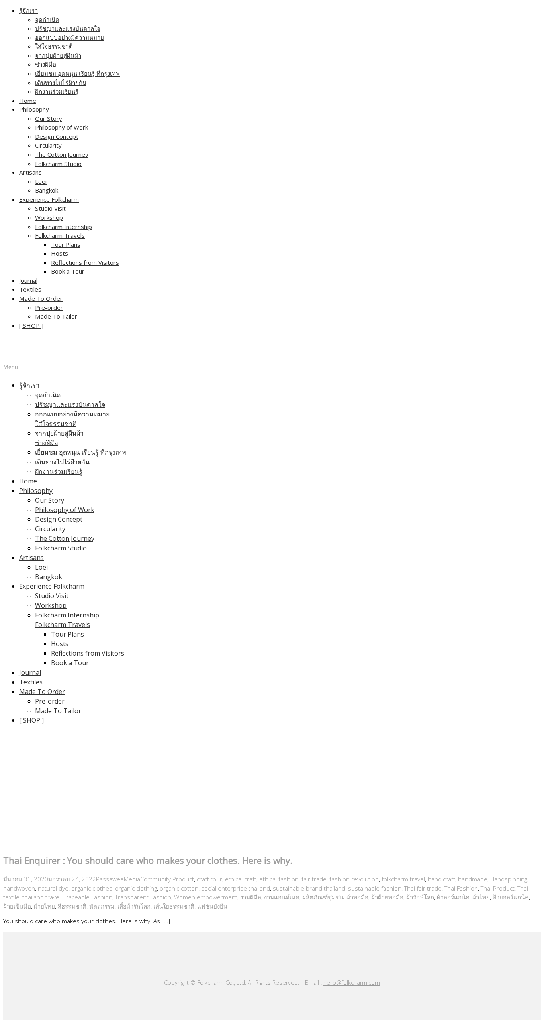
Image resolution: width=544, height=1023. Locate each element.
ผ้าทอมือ (357, 897)
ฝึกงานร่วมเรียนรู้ (56, 91)
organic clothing (136, 888)
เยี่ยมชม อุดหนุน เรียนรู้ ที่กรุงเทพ (77, 73)
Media (132, 879)
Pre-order (49, 307)
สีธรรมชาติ (72, 906)
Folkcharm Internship (63, 227)
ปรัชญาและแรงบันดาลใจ (67, 28)
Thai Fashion (461, 888)
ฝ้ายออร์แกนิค (511, 897)
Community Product (167, 879)
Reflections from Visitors (85, 262)
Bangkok (46, 190)
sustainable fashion (374, 888)
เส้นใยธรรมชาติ (173, 906)
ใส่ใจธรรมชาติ (54, 46)
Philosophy (34, 109)
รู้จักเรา (28, 10)
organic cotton (179, 888)
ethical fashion (279, 879)
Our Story (48, 118)
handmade (472, 879)
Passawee (110, 879)
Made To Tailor (56, 316)
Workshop (49, 217)
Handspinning (508, 879)
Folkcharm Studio (58, 164)
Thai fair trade (423, 888)
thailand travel (41, 897)
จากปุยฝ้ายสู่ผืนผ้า (58, 55)
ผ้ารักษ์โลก (420, 897)
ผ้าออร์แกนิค (453, 897)
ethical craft (240, 879)
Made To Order (41, 298)
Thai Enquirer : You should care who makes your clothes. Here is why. (147, 860)
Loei (41, 181)
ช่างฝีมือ (45, 64)
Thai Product (498, 888)
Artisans (30, 172)
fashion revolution (354, 879)
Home (27, 100)
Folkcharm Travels (60, 235)
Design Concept (56, 136)
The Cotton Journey (61, 154)
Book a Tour (67, 271)
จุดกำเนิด (47, 20)
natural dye (53, 888)
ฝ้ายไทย (44, 906)
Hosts (59, 253)
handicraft (441, 879)
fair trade (314, 879)
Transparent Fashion (143, 897)
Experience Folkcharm (49, 199)
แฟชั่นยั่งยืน (212, 906)
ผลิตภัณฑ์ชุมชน (323, 897)
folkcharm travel (403, 879)
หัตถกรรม (102, 906)
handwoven (19, 888)
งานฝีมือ (250, 897)
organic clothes (91, 888)
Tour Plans (65, 244)
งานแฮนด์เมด (281, 897)
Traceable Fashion (87, 897)
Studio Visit (50, 208)
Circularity (48, 145)
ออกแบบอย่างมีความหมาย (69, 37)
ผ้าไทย (481, 897)
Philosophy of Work (61, 127)
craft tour (209, 879)
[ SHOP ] (31, 325)
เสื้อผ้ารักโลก (134, 906)
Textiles (30, 289)
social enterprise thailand (235, 888)
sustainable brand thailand (309, 888)
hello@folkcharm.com (351, 982)
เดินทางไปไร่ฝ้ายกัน (60, 83)
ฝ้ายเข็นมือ (17, 906)
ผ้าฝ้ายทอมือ (387, 897)
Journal (28, 280)
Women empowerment (205, 897)
